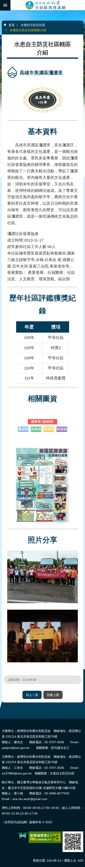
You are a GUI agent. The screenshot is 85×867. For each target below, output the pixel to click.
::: (1, 720)
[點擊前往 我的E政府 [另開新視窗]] (22, 836)
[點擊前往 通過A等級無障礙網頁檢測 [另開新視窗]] (45, 837)
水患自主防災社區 (33, 25)
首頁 (11, 25)
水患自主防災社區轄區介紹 (28, 30)
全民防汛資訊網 (47, 5)
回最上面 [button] (53, 695)
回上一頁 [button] (32, 695)
